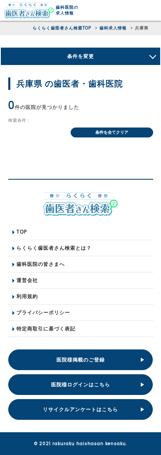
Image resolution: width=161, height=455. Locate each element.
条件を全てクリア (111, 132)
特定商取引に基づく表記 (46, 328)
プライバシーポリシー (43, 312)
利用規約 (27, 296)
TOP (22, 231)
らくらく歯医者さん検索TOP (62, 28)
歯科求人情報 (113, 28)
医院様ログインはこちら (80, 384)
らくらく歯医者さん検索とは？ (54, 247)
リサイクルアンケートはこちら (80, 409)
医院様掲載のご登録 (81, 359)
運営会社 (27, 280)
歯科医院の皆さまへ (41, 263)
